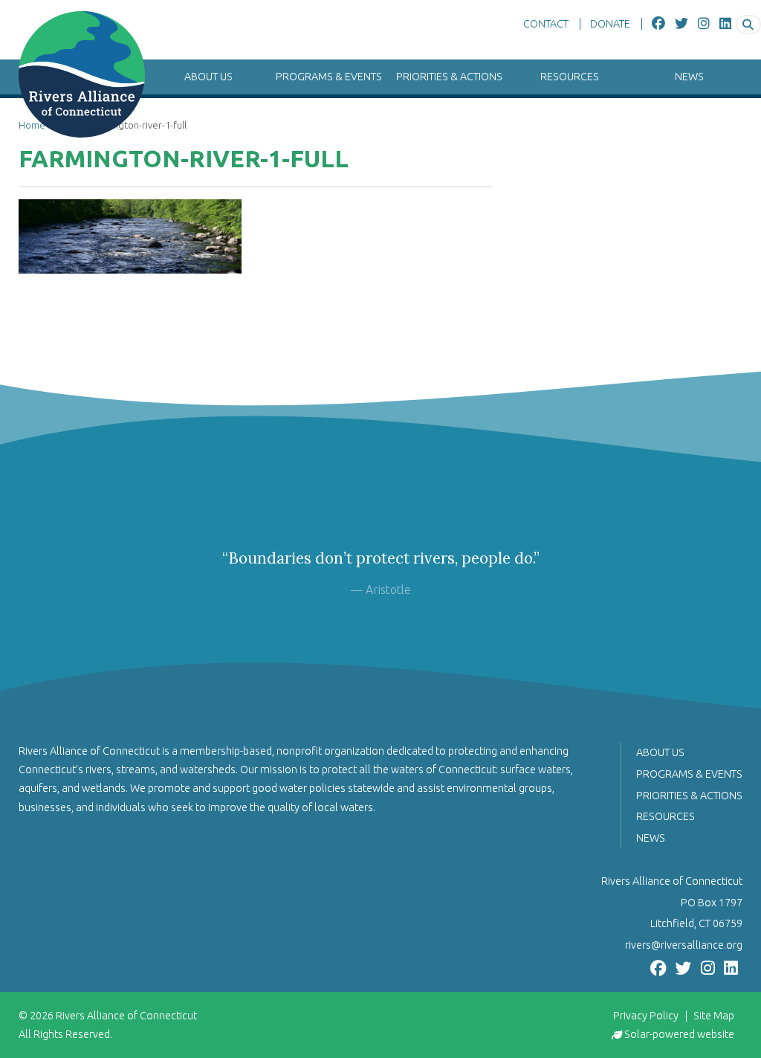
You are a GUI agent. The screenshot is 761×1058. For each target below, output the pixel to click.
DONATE (610, 24)
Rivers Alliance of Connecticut (126, 1016)
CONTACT (546, 24)
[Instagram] (708, 966)
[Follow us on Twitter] (681, 24)
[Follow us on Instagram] (704, 24)
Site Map (713, 1016)
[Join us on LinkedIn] (725, 24)
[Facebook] (658, 24)
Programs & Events (329, 77)
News (689, 77)
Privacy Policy (646, 1016)
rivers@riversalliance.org (683, 945)
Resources (569, 77)
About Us (208, 77)
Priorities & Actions (449, 77)
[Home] (72, 74)
